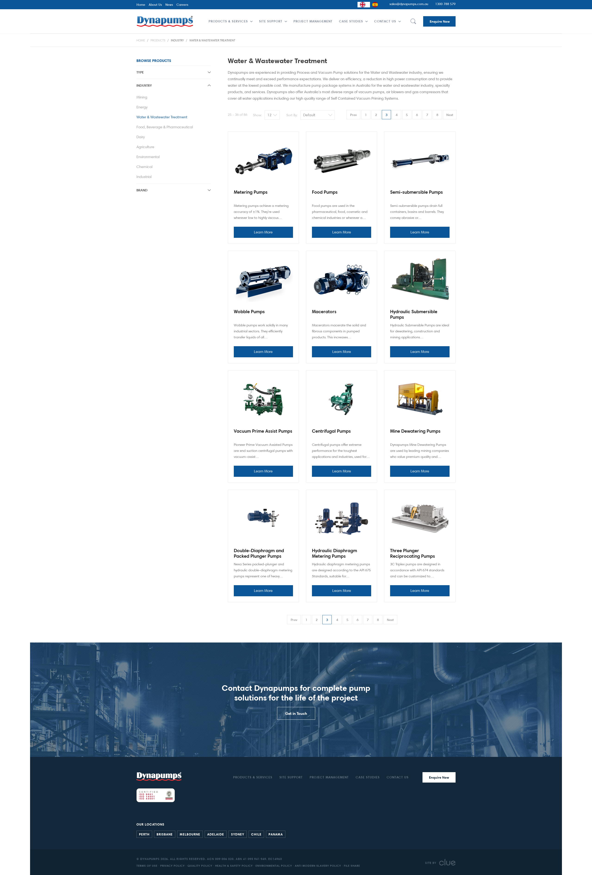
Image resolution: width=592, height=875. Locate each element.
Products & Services (228, 21)
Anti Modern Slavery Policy (318, 865)
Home (140, 4)
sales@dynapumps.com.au (408, 4)
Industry (177, 40)
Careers (182, 4)
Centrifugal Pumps (331, 431)
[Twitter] (453, 833)
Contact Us (385, 21)
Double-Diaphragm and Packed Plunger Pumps (259, 553)
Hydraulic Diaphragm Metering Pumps (334, 553)
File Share (352, 865)
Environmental (148, 157)
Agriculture (145, 147)
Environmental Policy (274, 865)
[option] (376, 4)
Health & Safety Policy (234, 865)
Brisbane (165, 834)
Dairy (140, 137)
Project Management (313, 21)
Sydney (237, 834)
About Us (155, 4)
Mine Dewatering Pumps (415, 431)
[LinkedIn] (448, 833)
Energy (142, 107)
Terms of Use (146, 865)
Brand (142, 190)
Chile (256, 834)
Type (140, 72)
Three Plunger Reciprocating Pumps (412, 553)
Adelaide (215, 834)
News (169, 4)
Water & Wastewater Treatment (212, 40)
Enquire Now (440, 21)
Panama (275, 834)
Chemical (144, 167)
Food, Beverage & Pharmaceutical (164, 127)
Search (413, 21)
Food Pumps (325, 192)
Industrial (143, 176)
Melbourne (190, 834)
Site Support (270, 21)
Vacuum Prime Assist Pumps (263, 431)
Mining (141, 97)
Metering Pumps (251, 192)
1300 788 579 (445, 4)
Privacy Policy (172, 865)
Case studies (351, 21)
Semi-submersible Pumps (416, 192)
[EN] (364, 4)
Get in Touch (296, 713)
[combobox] (364, 4)
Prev (353, 115)
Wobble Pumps (249, 311)
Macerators (324, 311)
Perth (144, 834)
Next (449, 115)
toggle (209, 72)
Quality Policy (200, 865)
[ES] (376, 4)
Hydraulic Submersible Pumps (413, 314)
